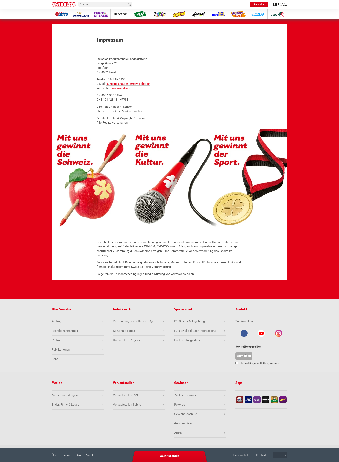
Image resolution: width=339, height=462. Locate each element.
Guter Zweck (85, 455)
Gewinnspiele (183, 423)
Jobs (55, 359)
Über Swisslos (61, 455)
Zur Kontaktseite (246, 321)
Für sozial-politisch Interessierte (195, 330)
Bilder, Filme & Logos (65, 404)
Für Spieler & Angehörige (190, 321)
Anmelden (259, 4)
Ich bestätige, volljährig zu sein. (259, 363)
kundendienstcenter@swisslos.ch (128, 83)
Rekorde (179, 404)
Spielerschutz (241, 455)
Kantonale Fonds (124, 330)
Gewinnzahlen (169, 456)
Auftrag (56, 321)
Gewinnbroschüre (185, 414)
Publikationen (61, 349)
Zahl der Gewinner (186, 395)
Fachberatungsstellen (188, 340)
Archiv (178, 432)
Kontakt (261, 455)
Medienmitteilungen (65, 395)
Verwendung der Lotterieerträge (133, 321)
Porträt (56, 340)
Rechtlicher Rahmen (65, 330)
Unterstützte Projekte (127, 340)
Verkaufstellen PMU (126, 395)
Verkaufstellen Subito (127, 404)
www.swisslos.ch (120, 88)
